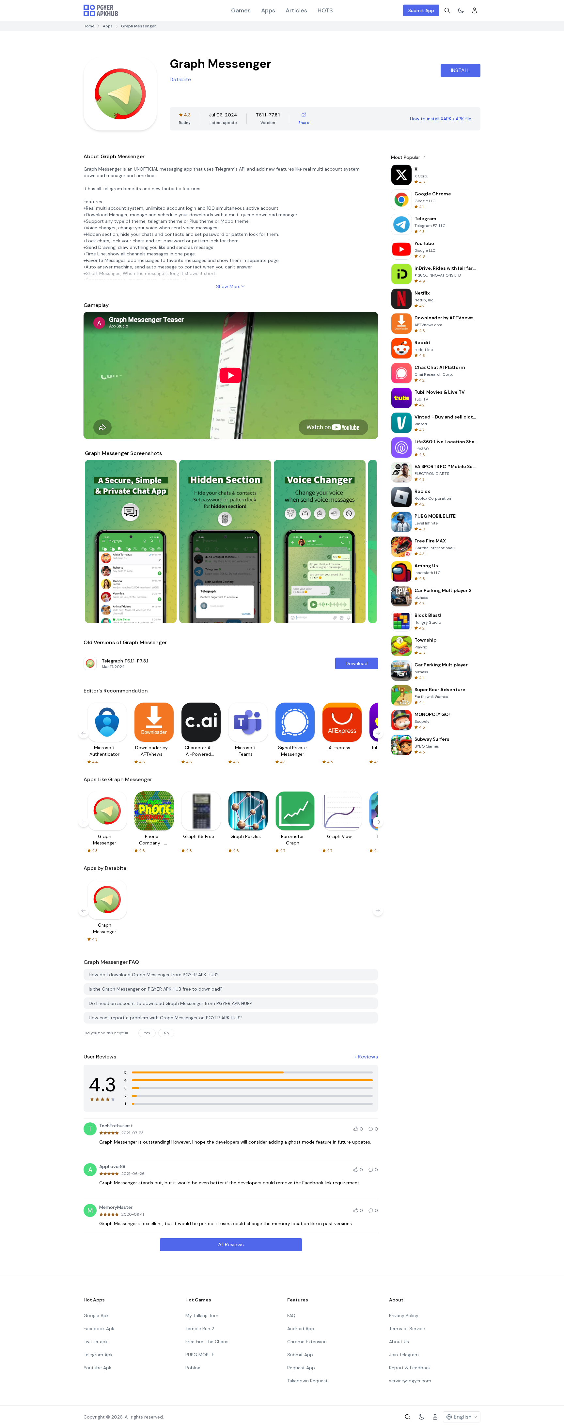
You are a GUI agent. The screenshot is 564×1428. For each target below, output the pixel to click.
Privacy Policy (403, 1315)
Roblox (192, 1368)
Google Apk (96, 1315)
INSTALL (460, 70)
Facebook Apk (99, 1328)
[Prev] (96, 541)
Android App (300, 1328)
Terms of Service (407, 1328)
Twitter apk (96, 1341)
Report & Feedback (410, 1368)
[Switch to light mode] (461, 10)
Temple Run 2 (199, 1328)
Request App (301, 1368)
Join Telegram (404, 1355)
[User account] (474, 10)
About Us (399, 1341)
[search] (447, 10)
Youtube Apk (97, 1368)
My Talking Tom (201, 1315)
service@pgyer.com (410, 1381)
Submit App (421, 10)
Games (241, 10)
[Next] (365, 541)
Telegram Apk (98, 1355)
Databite (180, 79)
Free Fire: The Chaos (206, 1341)
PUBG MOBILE (199, 1355)
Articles (296, 10)
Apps (268, 10)
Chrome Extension (307, 1341)
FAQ (291, 1315)
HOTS (325, 10)
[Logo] (101, 10)
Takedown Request (307, 1381)
